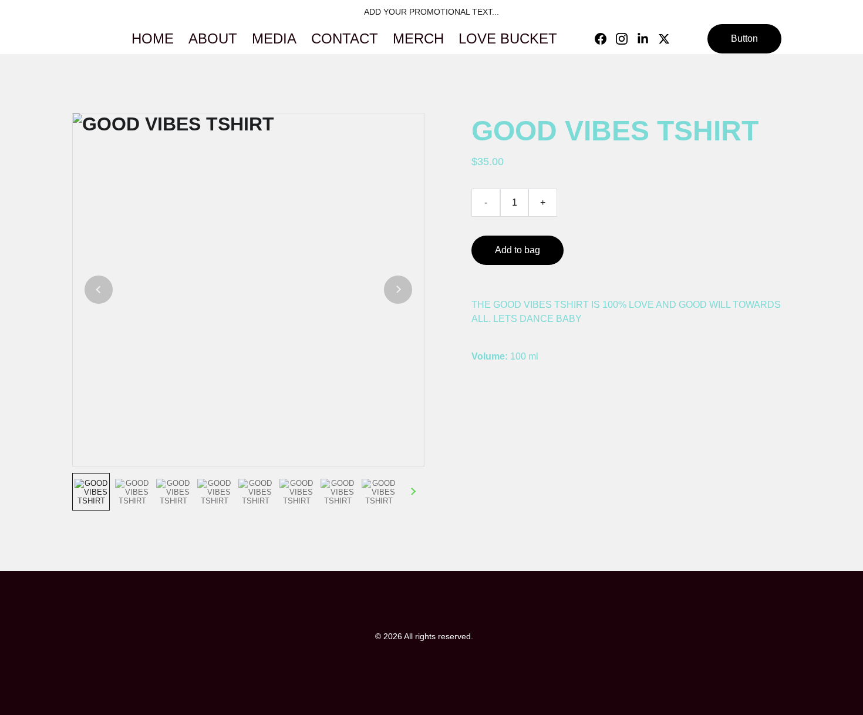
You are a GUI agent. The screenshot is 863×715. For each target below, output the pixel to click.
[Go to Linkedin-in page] (647, 39)
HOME (153, 38)
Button (744, 38)
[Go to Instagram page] (626, 39)
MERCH (418, 38)
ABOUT (212, 38)
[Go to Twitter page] (664, 39)
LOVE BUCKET (508, 38)
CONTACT (344, 38)
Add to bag (517, 250)
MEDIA (274, 38)
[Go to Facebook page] (605, 39)
